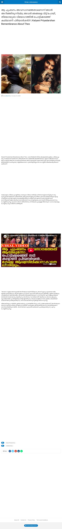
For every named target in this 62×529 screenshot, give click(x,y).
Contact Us (23, 520)
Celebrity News (9, 445)
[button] (2, 2)
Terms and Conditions (42, 520)
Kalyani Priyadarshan (10, 442)
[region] (31, 39)
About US (16, 520)
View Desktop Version (32, 525)
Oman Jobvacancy (31, 2)
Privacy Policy (31, 520)
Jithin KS (7, 95)
